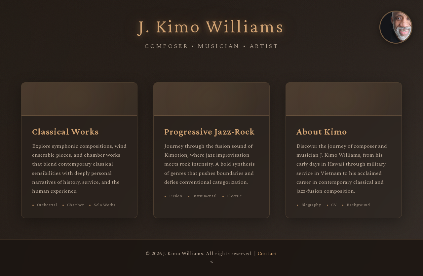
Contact (267, 253)
